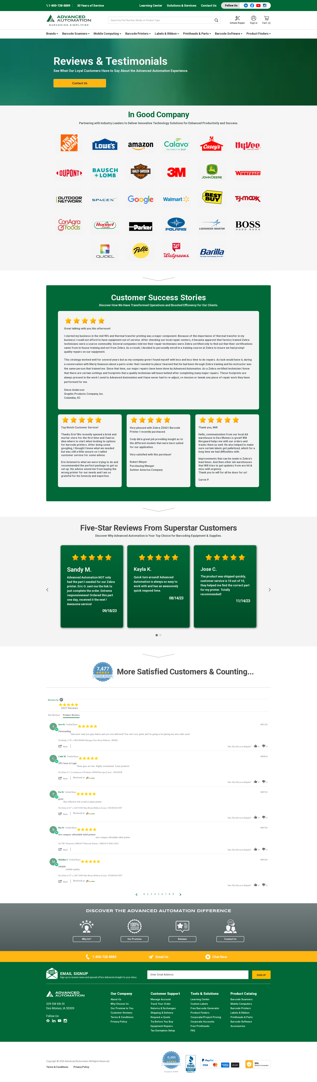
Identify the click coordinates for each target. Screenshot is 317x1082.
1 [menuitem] (144, 894)
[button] (47, 589)
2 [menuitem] (147, 894)
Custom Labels (199, 1003)
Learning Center (151, 5)
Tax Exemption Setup (163, 1030)
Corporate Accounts (202, 1021)
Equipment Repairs (162, 1026)
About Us (116, 999)
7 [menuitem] (165, 894)
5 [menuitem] (158, 894)
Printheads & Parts (196, 33)
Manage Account (161, 999)
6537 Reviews (69, 708)
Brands (51, 33)
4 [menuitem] (155, 894)
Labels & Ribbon (166, 33)
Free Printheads (200, 1026)
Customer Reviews (121, 1012)
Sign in (253, 23)
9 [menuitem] (173, 894)
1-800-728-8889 (104, 957)
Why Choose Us (120, 1003)
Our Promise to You (122, 1008)
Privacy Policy (119, 1021)
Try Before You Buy (162, 1021)
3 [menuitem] (151, 894)
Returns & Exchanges (163, 1008)
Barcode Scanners (75, 33)
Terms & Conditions (122, 1017)
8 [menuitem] (169, 894)
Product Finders (258, 33)
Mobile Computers (241, 1003)
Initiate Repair (237, 23)
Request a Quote (160, 1017)
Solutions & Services (181, 5)
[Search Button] (216, 20)
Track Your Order (161, 1003)
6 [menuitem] (162, 894)
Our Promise (134, 939)
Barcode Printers (137, 33)
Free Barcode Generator (205, 1008)
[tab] (54, 715)
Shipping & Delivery (162, 1012)
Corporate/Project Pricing (206, 1017)
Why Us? (86, 939)
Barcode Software (228, 33)
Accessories (237, 1026)
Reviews (182, 939)
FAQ (193, 1030)
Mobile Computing (107, 33)
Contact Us (208, 5)
